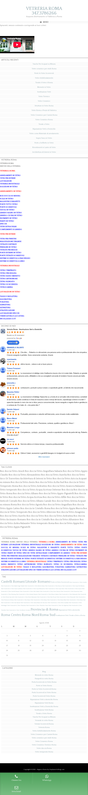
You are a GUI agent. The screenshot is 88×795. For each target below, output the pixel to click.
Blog (44, 672)
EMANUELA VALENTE (15, 347)
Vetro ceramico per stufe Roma (44, 69)
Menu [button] (45, 22)
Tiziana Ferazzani (13, 368)
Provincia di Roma (44, 609)
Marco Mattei (12, 418)
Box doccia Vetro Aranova (61, 486)
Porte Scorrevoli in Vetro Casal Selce (55, 588)
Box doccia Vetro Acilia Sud (49, 482)
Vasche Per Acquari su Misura (44, 64)
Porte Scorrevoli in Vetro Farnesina (70, 591)
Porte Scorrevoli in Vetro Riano (22, 600)
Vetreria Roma (44, 727)
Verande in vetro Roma (44, 720)
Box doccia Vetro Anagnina (71, 512)
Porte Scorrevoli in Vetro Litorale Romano (27, 594)
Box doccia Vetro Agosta (30, 504)
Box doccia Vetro (35, 516)
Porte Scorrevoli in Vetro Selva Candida (58, 602)
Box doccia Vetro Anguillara (57, 504)
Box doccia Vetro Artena (64, 501)
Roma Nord (30, 615)
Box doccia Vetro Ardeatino (33, 486)
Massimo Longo (13, 427)
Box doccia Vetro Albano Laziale (35, 501)
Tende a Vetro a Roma (77, 615)
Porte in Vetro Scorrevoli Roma (44, 689)
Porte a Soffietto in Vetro (44, 143)
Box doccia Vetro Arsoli (12, 471)
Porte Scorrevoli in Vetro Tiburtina (16, 605)
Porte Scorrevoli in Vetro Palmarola (68, 594)
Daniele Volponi (13, 409)
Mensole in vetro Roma (44, 675)
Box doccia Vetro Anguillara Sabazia (43, 471)
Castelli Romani (13, 582)
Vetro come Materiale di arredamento (44, 133)
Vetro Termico (44, 96)
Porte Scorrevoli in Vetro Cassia (73, 588)
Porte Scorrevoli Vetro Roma (44, 696)
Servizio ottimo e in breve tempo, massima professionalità (42, 444)
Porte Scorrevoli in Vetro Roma (39, 600)
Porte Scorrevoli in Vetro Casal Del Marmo (73, 586)
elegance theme (42, 769)
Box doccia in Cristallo (38, 519)
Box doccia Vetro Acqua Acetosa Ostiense (39, 489)
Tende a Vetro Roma (44, 713)
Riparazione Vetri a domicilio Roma (44, 699)
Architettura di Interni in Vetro (44, 152)
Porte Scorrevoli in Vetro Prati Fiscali (46, 597)
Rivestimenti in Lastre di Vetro (44, 147)
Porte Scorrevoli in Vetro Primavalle (66, 597)
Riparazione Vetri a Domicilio (44, 129)
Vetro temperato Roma (44, 752)
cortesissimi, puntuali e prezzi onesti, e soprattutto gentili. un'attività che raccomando (52, 387)
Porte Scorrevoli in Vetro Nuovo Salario (48, 594)
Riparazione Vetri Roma (44, 703)
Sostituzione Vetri (44, 92)
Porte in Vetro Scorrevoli (60, 582)
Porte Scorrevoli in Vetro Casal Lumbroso (12, 588)
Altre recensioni (44, 457)
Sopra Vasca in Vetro (44, 138)
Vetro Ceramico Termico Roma (44, 745)
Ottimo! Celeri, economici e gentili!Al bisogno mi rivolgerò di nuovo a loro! (48, 453)
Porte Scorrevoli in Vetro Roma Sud (76, 600)
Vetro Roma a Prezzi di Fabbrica (44, 110)
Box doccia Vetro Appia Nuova (67, 508)
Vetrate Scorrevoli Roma (44, 724)
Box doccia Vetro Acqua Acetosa (25, 497)
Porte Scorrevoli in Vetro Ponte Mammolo (26, 597)
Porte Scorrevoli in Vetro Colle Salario (30, 591)
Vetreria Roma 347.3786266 (44, 10)
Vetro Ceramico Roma (44, 120)
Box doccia (67, 489)
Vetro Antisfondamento (44, 78)
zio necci (10, 439)
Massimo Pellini (13, 392)
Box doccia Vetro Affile (55, 497)
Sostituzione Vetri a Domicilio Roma (44, 706)
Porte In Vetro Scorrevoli (44, 73)
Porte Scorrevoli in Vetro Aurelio (78, 582)
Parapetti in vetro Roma (44, 679)
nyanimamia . (12, 359)
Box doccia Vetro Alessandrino (25, 475)
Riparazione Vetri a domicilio (69, 610)
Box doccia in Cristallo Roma (35, 508)
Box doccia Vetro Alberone (42, 512)
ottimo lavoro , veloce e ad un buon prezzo (36, 364)
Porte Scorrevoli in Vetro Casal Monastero (34, 588)
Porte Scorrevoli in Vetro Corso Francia (50, 591)
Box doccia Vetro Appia (67, 523)
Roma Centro (11, 615)
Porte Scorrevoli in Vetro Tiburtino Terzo (37, 605)
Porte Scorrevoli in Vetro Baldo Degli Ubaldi (12, 586)
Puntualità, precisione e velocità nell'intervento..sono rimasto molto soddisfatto (49, 414)
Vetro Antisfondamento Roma (44, 731)
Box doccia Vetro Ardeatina (59, 516)
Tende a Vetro (44, 124)
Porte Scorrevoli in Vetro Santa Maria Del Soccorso (34, 602)
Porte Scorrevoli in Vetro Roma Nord (56, 600)
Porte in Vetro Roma (44, 686)
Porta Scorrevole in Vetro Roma (44, 682)
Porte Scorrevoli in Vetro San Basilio (10, 602)
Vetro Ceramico (44, 101)
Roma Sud (47, 615)
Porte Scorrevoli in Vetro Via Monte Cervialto (18, 610)
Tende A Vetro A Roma (44, 83)
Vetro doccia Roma (44, 748)
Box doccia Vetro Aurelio (13, 516)
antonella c (11, 383)
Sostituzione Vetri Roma (44, 710)
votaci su (12, 342)
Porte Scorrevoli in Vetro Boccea (53, 586)
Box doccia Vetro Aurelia (54, 475)
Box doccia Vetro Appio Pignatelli (56, 493)
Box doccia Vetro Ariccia (65, 478)
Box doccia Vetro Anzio (23, 482)
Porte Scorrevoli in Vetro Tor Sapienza (58, 605)
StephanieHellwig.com (56, 769)
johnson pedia (12, 448)
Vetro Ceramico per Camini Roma (44, 115)
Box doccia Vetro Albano (25, 493)
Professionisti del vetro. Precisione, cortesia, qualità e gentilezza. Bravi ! (47, 423)
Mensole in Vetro (44, 87)
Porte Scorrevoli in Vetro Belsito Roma (35, 586)
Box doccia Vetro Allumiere (65, 519)
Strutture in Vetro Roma (44, 106)
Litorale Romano (38, 582)
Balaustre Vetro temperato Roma (37, 523)
